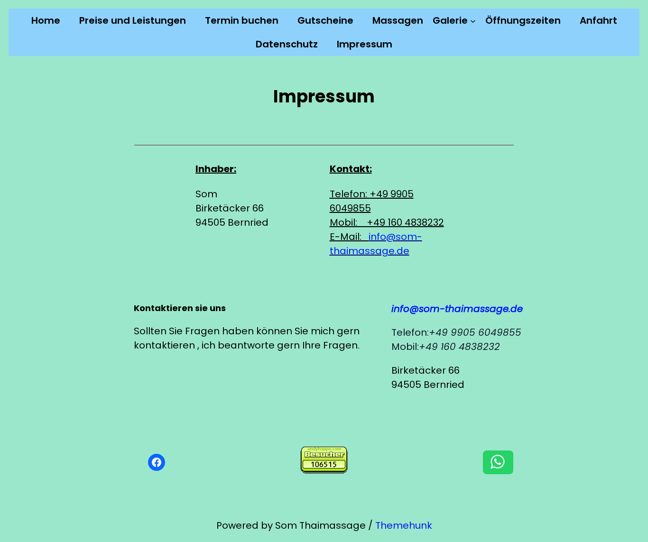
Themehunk (403, 525)
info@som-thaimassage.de (457, 308)
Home (45, 20)
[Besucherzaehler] (324, 470)
